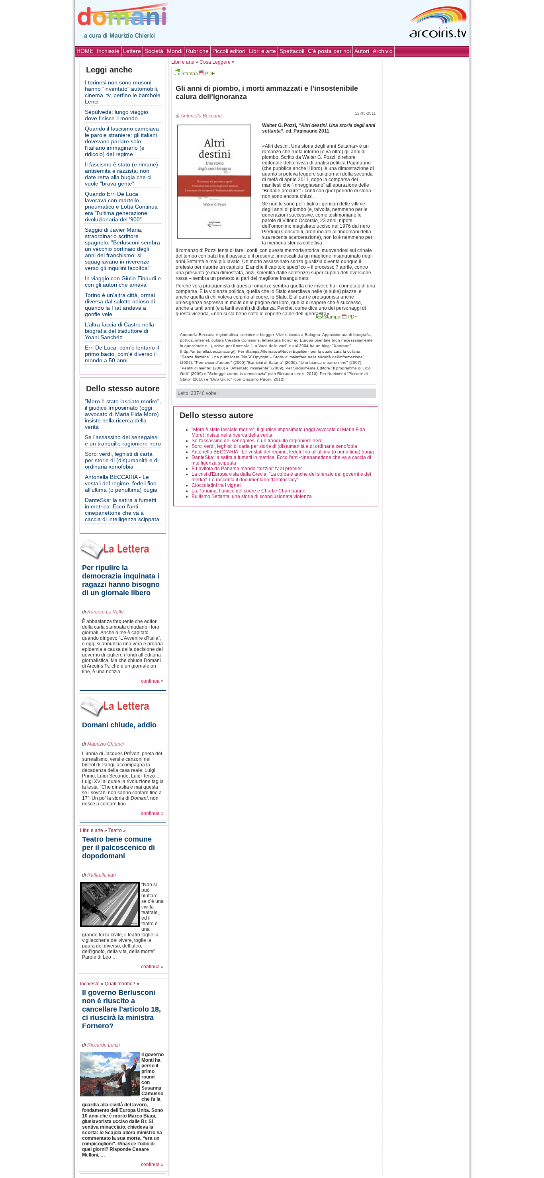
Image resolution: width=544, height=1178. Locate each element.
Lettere (132, 51)
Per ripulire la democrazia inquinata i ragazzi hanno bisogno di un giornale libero (121, 580)
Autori (361, 51)
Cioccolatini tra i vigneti (217, 485)
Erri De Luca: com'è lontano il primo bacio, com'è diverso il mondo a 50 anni (122, 353)
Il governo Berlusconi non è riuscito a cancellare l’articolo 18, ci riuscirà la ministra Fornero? (121, 1009)
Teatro (115, 830)
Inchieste (108, 51)
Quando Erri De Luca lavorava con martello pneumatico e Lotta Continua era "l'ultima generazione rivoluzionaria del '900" (121, 207)
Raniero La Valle (105, 612)
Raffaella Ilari (101, 875)
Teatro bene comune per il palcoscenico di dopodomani (118, 847)
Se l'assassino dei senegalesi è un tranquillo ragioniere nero (123, 440)
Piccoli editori (228, 51)
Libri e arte (262, 51)
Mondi (174, 51)
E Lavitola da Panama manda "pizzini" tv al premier (247, 468)
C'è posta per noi (329, 51)
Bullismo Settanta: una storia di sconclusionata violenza (252, 496)
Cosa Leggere (215, 62)
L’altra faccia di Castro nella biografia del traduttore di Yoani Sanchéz (119, 330)
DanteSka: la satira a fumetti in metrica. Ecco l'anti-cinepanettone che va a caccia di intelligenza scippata (122, 509)
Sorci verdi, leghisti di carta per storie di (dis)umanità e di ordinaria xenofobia (122, 460)
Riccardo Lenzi (103, 1045)
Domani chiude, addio (119, 725)
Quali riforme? (120, 984)
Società (154, 51)
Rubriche (197, 51)
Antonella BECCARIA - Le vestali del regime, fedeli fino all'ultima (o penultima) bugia (121, 483)
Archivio (383, 51)
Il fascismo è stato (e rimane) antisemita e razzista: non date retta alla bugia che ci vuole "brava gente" (121, 174)
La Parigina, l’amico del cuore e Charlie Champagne (248, 491)
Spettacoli (292, 51)
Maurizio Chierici (105, 744)
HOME (84, 51)
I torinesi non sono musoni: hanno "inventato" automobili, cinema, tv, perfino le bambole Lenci (122, 92)
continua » (152, 681)
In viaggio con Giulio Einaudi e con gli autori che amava (123, 281)
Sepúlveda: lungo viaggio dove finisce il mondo (116, 115)
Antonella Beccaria (201, 116)
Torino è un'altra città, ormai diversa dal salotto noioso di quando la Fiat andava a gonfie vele (120, 304)
